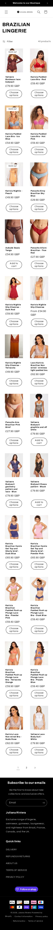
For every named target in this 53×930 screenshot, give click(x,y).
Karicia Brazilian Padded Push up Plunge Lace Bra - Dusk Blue (39, 610)
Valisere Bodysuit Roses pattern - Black (39, 484)
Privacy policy (41, 916)
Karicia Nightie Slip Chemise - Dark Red (13, 307)
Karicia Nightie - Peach (13, 192)
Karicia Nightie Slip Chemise (38, 306)
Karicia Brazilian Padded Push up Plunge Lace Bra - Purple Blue (39, 676)
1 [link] (18, 767)
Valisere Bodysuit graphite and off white (39, 426)
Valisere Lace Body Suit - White (38, 736)
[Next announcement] (47, 3)
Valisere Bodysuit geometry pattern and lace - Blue (11, 487)
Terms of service (35, 921)
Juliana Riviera (25, 912)
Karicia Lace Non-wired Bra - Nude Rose (13, 736)
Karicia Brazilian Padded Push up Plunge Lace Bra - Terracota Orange (13, 676)
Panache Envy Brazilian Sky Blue (38, 193)
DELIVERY (11, 849)
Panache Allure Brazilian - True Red (39, 250)
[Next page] (35, 767)
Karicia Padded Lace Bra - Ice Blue (13, 136)
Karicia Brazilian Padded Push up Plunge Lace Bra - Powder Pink (13, 611)
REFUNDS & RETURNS (18, 856)
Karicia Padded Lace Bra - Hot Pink (38, 136)
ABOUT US (11, 863)
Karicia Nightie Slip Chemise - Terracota (13, 365)
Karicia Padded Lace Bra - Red (38, 78)
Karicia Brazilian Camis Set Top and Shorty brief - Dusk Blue (13, 548)
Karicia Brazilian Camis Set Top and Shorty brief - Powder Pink (39, 548)
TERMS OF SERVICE (16, 870)
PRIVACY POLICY (15, 877)
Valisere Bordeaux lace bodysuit (13, 79)
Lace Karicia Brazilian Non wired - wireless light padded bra (39, 366)
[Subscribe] (43, 802)
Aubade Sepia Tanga (12, 249)
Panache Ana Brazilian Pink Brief (12, 424)
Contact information (24, 916)
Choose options (13, 93)
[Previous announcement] (5, 3)
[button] (6, 12)
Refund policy (19, 921)
